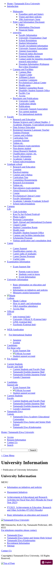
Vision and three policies (30, 17)
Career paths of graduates (24, 253)
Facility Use (24, 93)
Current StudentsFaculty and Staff (15, 365)
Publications (24, 106)
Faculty (10, 117)
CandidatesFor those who (13, 346)
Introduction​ (12, 6)
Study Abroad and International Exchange (32, 222)
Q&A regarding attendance (25, 306)
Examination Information (18, 261)
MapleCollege (11, 296)
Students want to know (29, 274)
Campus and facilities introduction (28, 235)
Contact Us (6, 550)
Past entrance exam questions (26, 146)
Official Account (23, 353)
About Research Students (24, 151)
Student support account (24, 356)
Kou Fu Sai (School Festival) (26, 214)
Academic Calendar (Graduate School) (31, 201)
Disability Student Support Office (34, 90)
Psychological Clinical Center (32, 82)
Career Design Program (24, 256)
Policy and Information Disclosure (29, 22)
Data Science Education (24, 127)
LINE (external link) (22, 322)
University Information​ (17, 279)
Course (16, 193)
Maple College (20, 301)
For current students (28, 111)
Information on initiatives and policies (30, 290)
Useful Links (19, 259)
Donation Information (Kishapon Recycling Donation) (34, 65)
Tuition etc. (18, 143)
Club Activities (20, 211)
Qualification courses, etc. (25, 153)
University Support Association (33, 48)
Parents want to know (29, 271)
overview (17, 32)
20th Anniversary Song (29, 19)
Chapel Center (25, 74)
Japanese (17, 340)
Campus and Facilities (23, 69)
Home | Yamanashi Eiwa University (23, 3)
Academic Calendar (22, 159)
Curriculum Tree (20, 138)
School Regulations (28, 40)
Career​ (10, 243)
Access (22, 95)
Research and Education (24, 119)
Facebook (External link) (24, 324)
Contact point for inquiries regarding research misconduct (35, 60)
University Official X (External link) (29, 319)
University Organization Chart (33, 38)
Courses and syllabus (22, 135)
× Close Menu (7, 455)
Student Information (28, 43)
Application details (27, 103)
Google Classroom (21, 377)
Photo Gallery (19, 217)
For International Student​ (20, 335)
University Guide (27, 101)
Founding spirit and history (31, 14)
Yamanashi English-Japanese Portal (29, 374)
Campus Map (25, 72)
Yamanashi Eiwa (15, 535)
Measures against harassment (26, 292)
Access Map (18, 308)
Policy (22, 24)
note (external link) (21, 316)
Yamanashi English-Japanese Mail (28, 372)
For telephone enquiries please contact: (19, 530)
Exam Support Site (21, 266)
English (16, 342)
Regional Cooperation (23, 219)
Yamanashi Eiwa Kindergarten (27, 427)
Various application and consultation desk (32, 240)
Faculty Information (28, 35)
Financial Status (26, 30)
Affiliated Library (27, 77)
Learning (17, 169)
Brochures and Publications (25, 98)
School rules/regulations (24, 161)
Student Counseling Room (31, 88)
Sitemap (11, 545)
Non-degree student (22, 148)
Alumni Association (28, 51)
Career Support (20, 248)
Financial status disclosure (31, 53)
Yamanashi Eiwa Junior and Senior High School (29, 538)
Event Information (27, 277)
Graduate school (14, 164)
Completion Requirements (25, 180)
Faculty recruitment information (33, 45)
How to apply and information (27, 303)
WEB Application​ (15, 329)
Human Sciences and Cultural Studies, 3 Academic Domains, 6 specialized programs (33, 123)
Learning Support (21, 140)
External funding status (29, 56)
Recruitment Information (18, 543)
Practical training (20, 172)
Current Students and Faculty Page (29, 369)
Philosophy (18, 11)
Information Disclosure (29, 27)
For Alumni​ (12, 359)
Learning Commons (28, 80)
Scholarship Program (22, 238)
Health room (24, 85)
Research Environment (23, 182)
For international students (30, 114)
